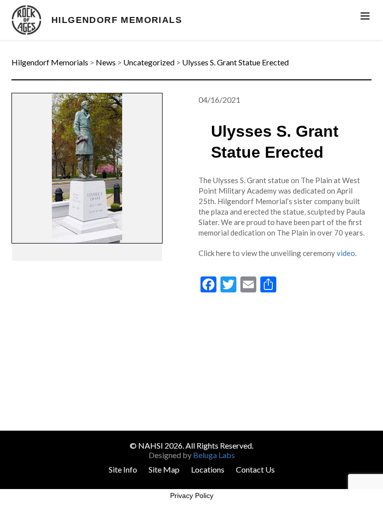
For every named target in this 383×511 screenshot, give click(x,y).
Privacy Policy (191, 496)
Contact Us (255, 469)
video (346, 253)
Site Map (164, 469)
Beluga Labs (214, 455)
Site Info (123, 469)
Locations (207, 469)
